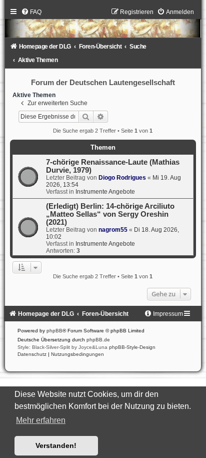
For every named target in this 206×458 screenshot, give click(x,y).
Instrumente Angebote (105, 191)
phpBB (54, 330)
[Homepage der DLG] (103, 25)
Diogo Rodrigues (122, 177)
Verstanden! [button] (56, 445)
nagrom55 (113, 229)
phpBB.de (98, 339)
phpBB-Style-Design (132, 347)
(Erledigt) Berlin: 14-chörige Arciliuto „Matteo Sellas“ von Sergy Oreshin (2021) (110, 214)
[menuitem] (31, 12)
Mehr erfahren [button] (41, 420)
